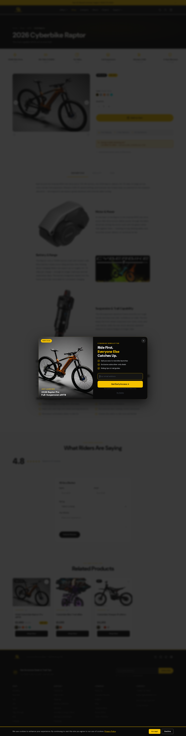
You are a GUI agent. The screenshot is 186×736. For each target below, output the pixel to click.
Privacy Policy (110, 731)
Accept (154, 731)
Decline (167, 731)
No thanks (120, 393)
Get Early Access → (120, 384)
